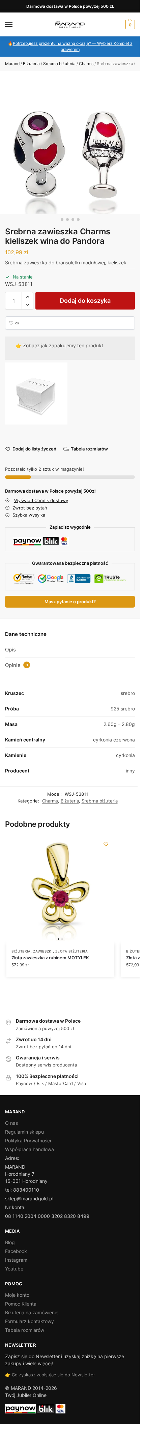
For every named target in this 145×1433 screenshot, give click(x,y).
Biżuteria (31, 63)
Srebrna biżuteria (59, 63)
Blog (10, 1242)
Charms (86, 63)
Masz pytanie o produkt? (70, 601)
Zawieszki (43, 951)
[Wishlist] (106, 844)
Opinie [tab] (16, 665)
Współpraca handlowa (29, 1149)
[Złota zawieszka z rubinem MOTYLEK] (60, 890)
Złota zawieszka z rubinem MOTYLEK (50, 957)
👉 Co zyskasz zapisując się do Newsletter (50, 1374)
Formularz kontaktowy (29, 1321)
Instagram (16, 1260)
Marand (12, 63)
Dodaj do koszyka (85, 300)
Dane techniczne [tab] (26, 634)
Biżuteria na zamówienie (31, 1312)
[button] (129, 24)
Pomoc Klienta (20, 1304)
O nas (11, 1123)
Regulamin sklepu (24, 1132)
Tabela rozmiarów (24, 1330)
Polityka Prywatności (28, 1140)
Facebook (16, 1251)
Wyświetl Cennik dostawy (41, 500)
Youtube (14, 1268)
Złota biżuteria (71, 951)
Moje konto (17, 1295)
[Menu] (15, 25)
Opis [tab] (10, 649)
